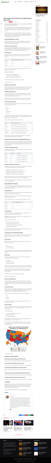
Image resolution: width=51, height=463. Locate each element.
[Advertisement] (18, 11)
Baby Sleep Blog (38, 30)
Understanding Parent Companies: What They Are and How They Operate (18, 428)
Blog (36, 1)
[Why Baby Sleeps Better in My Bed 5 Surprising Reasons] (36, 449)
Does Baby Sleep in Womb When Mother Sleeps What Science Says (27, 448)
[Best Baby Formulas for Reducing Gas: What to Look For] (37, 58)
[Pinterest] (1, 30)
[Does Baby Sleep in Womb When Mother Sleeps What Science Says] (20, 449)
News (36, 38)
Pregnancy (31, 1)
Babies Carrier (37, 21)
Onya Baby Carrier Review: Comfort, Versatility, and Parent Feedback (43, 47)
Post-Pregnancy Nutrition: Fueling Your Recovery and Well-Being (42, 443)
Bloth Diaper (37, 34)
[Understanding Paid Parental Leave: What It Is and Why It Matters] (28, 422)
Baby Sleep (37, 29)
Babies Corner (20, 1)
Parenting (26, 1)
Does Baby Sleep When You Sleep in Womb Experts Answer (41, 15)
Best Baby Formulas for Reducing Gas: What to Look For (43, 57)
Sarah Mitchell (38, 16)
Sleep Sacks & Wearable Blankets (40, 42)
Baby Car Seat (37, 25)
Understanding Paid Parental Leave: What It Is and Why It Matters (28, 428)
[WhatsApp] (1, 33)
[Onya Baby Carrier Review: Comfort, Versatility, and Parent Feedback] (37, 48)
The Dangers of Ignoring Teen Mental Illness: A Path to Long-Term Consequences (7, 429)
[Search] (49, 2)
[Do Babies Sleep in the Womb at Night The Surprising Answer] (20, 454)
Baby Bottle (37, 24)
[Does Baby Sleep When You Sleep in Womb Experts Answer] (42, 10)
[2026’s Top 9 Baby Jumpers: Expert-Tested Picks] (36, 453)
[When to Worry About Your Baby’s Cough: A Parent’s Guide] (37, 63)
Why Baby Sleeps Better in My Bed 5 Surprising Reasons (42, 448)
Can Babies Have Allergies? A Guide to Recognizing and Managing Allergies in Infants (43, 52)
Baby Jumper (37, 28)
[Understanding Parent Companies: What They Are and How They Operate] (18, 422)
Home (15, 1)
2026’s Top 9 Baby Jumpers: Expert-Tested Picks (42, 453)
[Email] (10, 409)
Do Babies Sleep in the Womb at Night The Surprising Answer (27, 453)
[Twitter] (1, 28)
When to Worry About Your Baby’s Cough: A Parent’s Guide (43, 62)
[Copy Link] (1, 31)
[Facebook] (1, 26)
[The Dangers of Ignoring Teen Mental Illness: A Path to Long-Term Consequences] (8, 422)
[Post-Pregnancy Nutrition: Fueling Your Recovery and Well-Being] (36, 444)
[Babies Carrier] (5, 1)
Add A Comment (18, 434)
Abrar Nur (12, 396)
